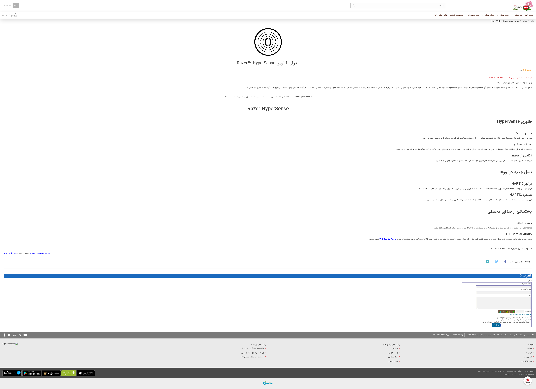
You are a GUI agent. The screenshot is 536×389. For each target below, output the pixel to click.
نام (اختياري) (526, 284)
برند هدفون (518, 15)
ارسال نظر (496, 325)
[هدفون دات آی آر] (522, 6)
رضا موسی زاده (513, 77)
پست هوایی (393, 352)
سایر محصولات (473, 15)
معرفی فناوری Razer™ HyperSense (268, 63)
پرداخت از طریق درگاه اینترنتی (252, 352)
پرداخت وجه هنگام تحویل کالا (252, 357)
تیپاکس (395, 348)
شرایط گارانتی (526, 361)
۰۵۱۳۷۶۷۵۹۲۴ (471, 335)
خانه (532, 21)
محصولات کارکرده (456, 15)
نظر (530, 295)
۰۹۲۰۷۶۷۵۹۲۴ (457, 335)
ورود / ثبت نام (8, 15)
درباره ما (529, 352)
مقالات (529, 348)
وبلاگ (446, 15)
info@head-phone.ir (440, 335)
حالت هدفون (504, 15)
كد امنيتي (527, 311)
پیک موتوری (393, 357)
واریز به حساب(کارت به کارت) (253, 348)
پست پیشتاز (393, 361)
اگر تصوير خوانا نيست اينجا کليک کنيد (519, 314)
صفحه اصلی (528, 15)
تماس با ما (438, 15)
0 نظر (520, 70)
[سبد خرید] (16, 5)
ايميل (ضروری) (526, 289)
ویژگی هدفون (489, 15)
